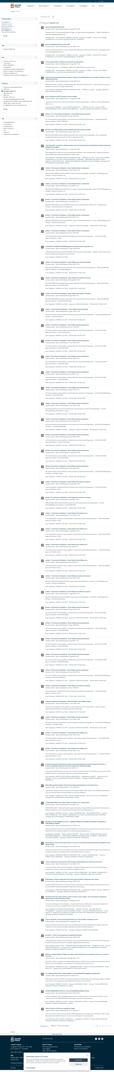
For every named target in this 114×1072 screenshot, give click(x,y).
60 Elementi (45, 1026)
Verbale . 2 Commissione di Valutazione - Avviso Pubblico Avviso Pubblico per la (66, 732)
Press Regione (46, 1049)
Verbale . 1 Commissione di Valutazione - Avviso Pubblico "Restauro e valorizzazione (67, 230)
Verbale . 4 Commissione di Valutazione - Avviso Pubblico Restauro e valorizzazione (67, 199)
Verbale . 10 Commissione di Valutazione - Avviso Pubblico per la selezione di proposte (68, 278)
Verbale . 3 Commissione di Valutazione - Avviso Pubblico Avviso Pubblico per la (66, 513)
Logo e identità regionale (49, 1051)
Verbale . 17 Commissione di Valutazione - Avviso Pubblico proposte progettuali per (67, 623)
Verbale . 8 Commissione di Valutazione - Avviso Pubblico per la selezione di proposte (67, 591)
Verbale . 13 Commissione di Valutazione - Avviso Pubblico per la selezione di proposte (68, 293)
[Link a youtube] (102, 1039)
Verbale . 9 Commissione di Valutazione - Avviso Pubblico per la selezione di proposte (67, 481)
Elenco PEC (14, 1052)
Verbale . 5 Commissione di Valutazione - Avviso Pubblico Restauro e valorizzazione (67, 183)
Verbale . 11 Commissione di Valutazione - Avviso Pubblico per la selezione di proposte (68, 262)
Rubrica (20, 1052)
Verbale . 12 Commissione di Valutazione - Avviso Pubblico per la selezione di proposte (68, 497)
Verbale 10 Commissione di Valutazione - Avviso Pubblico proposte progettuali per (67, 607)
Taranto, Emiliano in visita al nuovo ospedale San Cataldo (60, 1008)
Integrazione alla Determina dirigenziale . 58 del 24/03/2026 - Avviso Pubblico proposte (68, 701)
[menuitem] (58, 6)
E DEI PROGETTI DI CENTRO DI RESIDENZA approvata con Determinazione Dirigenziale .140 (69, 246)
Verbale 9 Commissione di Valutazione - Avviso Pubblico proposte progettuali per (66, 717)
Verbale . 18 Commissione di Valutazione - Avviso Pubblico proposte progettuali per (67, 387)
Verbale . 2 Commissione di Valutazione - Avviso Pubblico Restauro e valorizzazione (67, 215)
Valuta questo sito (57, 1034)
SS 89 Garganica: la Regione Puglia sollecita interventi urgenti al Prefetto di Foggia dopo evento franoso (72, 879)
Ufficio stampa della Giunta (50, 1047)
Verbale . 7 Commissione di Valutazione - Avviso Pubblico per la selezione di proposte (67, 576)
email (16, 1059)
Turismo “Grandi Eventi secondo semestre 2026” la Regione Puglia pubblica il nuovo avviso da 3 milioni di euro (73, 862)
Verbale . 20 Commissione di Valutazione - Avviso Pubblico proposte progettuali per (67, 654)
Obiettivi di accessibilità (81, 1049)
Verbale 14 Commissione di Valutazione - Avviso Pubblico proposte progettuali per (67, 450)
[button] (30, 6)
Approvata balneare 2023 (54, 27)
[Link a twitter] (99, 1039)
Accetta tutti (78, 1060)
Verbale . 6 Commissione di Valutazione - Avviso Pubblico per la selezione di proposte (67, 685)
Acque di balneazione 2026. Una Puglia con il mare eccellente (61, 96)
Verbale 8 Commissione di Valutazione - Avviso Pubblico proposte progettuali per (66, 670)
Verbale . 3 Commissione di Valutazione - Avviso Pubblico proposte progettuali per (67, 434)
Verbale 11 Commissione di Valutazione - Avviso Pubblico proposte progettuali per (67, 372)
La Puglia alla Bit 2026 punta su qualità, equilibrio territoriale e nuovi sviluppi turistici (67, 802)
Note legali (13, 1067)
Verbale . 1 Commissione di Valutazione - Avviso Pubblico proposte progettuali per (67, 403)
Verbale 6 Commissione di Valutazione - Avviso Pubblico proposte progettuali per (66, 466)
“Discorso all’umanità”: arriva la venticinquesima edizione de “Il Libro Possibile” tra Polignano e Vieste (71, 919)
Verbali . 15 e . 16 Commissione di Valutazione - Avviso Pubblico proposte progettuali (67, 114)
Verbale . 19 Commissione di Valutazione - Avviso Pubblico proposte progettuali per (67, 638)
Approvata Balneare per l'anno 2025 (57, 44)
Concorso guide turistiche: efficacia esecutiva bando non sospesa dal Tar (64, 62)
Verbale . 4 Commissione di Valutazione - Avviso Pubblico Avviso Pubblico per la (66, 748)
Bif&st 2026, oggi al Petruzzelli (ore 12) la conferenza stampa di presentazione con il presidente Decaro (71, 785)
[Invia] (53, 16)
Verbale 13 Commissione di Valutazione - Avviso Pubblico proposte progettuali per (67, 356)
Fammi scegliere (30, 1067)
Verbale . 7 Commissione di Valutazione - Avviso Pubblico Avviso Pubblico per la (66, 529)
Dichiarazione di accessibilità (82, 1047)
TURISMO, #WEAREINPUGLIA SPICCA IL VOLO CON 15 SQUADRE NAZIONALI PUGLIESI (67, 991)
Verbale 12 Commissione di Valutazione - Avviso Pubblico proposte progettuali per (67, 340)
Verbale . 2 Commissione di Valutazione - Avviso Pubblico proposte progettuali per (67, 325)
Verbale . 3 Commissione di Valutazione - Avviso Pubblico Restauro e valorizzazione (67, 168)
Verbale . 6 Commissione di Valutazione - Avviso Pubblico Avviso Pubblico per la (66, 544)
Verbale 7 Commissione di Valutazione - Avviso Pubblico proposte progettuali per (66, 419)
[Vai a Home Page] (16, 5)
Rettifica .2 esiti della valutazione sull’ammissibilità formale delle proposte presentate (68, 129)
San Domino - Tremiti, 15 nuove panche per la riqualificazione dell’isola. (63, 935)
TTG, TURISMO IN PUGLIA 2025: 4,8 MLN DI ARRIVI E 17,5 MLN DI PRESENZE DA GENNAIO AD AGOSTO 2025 (72, 973)
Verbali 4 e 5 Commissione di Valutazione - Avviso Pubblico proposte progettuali (66, 309)
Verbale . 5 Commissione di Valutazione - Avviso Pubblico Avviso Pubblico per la (66, 560)
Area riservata (48, 1038)
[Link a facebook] (96, 1039)
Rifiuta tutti (78, 1064)
